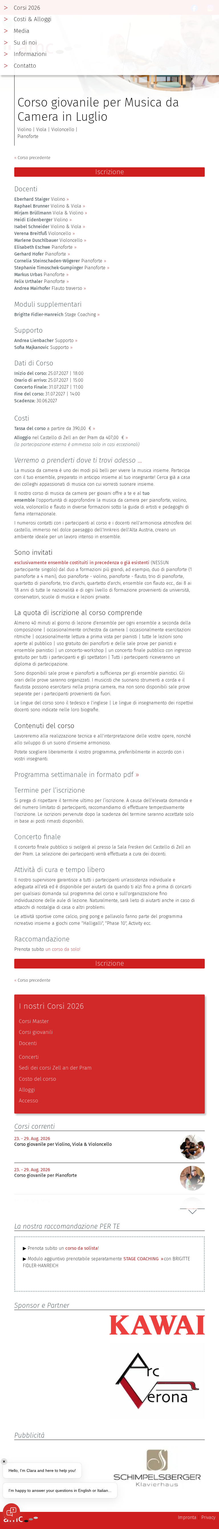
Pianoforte (43, 247)
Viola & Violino (48, 213)
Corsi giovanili (36, 1032)
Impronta (187, 1517)
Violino (39, 199)
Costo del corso (37, 1079)
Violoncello (42, 233)
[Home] (21, 1520)
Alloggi (27, 1089)
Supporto (44, 340)
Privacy (208, 1517)
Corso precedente (32, 157)
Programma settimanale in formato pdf (73, 775)
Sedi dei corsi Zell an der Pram (55, 1067)
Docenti (28, 1043)
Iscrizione (109, 172)
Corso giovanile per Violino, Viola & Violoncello (63, 1144)
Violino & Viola (47, 206)
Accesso (28, 1100)
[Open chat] (11, 1511)
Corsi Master (34, 1021)
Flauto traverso (48, 288)
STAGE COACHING (141, 1258)
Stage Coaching (55, 314)
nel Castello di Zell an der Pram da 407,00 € (69, 437)
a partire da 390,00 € (52, 428)
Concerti (29, 1057)
